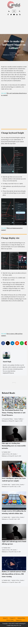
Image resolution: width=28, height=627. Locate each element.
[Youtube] (14, 14)
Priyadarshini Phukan (8, 419)
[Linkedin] (17, 14)
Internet (16, 419)
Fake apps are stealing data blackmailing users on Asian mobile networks (14, 445)
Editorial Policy (21, 618)
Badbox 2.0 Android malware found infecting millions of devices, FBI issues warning (14, 574)
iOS (11, 454)
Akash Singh (14, 53)
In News (8, 454)
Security (14, 454)
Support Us (18, 620)
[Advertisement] (14, 25)
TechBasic (20, 419)
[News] (20, 14)
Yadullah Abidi (6, 452)
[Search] (19, 11)
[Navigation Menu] (14, 11)
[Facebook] (8, 14)
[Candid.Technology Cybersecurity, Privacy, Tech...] (14, 4)
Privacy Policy (10, 620)
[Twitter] (11, 14)
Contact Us (12, 618)
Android (4, 454)
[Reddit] (17, 343)
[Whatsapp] (22, 343)
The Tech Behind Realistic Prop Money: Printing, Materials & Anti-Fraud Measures (14, 412)
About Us (5, 618)
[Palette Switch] (9, 11)
